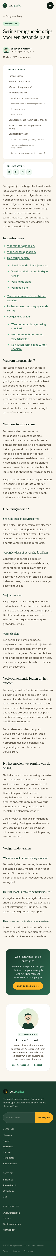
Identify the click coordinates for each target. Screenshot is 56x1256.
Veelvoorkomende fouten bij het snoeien (28, 120)
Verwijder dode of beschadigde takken (28, 103)
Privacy (6, 1251)
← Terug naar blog (12, 16)
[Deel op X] (16, 172)
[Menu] (50, 5)
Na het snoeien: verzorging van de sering (25, 127)
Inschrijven (44, 1117)
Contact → (39, 1065)
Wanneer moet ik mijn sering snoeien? (28, 139)
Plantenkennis (10, 1185)
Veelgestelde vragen (18, 134)
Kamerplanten (10, 1163)
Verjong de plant (18, 109)
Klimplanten (8, 1158)
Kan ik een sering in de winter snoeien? (28, 153)
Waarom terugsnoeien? (20, 81)
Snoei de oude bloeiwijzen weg (24, 98)
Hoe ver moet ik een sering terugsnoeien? (22, 146)
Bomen (6, 1141)
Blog (5, 1196)
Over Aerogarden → (21, 1065)
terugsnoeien (11, 23)
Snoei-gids (8, 1179)
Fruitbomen (8, 1146)
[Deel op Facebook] (22, 172)
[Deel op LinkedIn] (9, 172)
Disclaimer (28, 1251)
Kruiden (6, 1152)
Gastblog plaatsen (12, 1224)
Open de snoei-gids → (28, 985)
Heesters (7, 1135)
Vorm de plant (17, 114)
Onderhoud (8, 1191)
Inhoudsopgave (16, 76)
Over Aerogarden (11, 1212)
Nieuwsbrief (8, 1229)
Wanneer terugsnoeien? (20, 87)
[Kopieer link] (29, 172)
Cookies (16, 1251)
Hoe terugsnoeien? (18, 92)
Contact (7, 1218)
